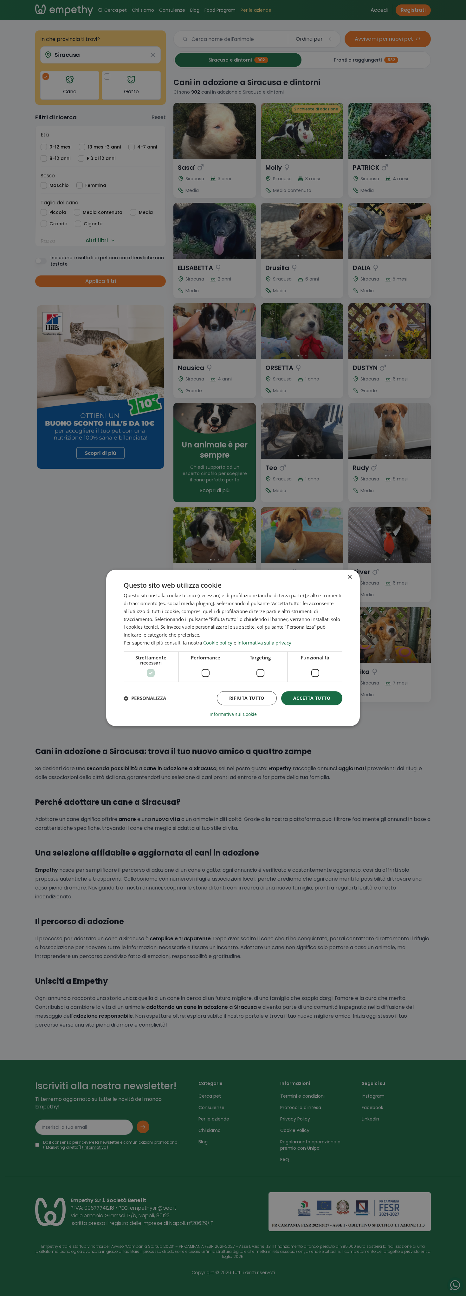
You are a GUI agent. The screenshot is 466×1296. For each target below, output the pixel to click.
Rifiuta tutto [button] (246, 698)
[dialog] (233, 648)
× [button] (349, 577)
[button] (145, 698)
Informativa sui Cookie (233, 714)
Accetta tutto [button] (311, 698)
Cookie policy (217, 642)
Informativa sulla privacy (264, 642)
